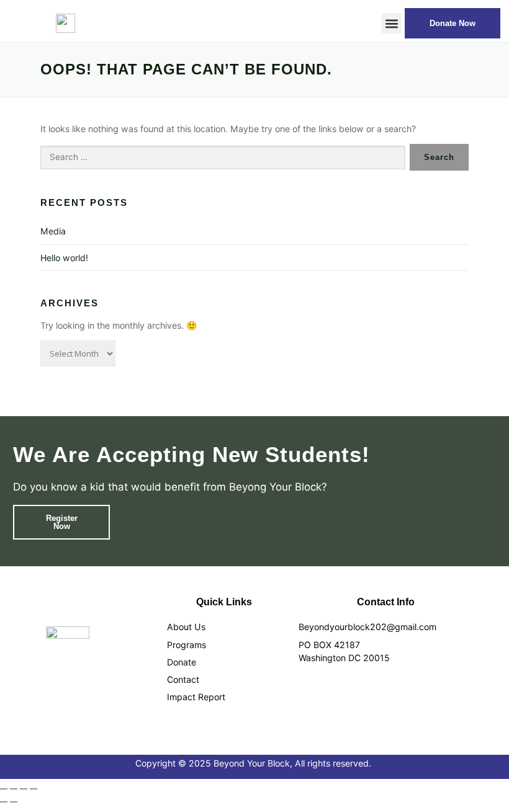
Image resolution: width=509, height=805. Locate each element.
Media (53, 231)
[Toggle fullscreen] (13, 788)
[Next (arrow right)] (13, 802)
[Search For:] (222, 157)
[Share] (23, 788)
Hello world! (64, 257)
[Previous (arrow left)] (3, 802)
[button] (391, 23)
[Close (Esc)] (33, 788)
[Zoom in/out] (3, 788)
